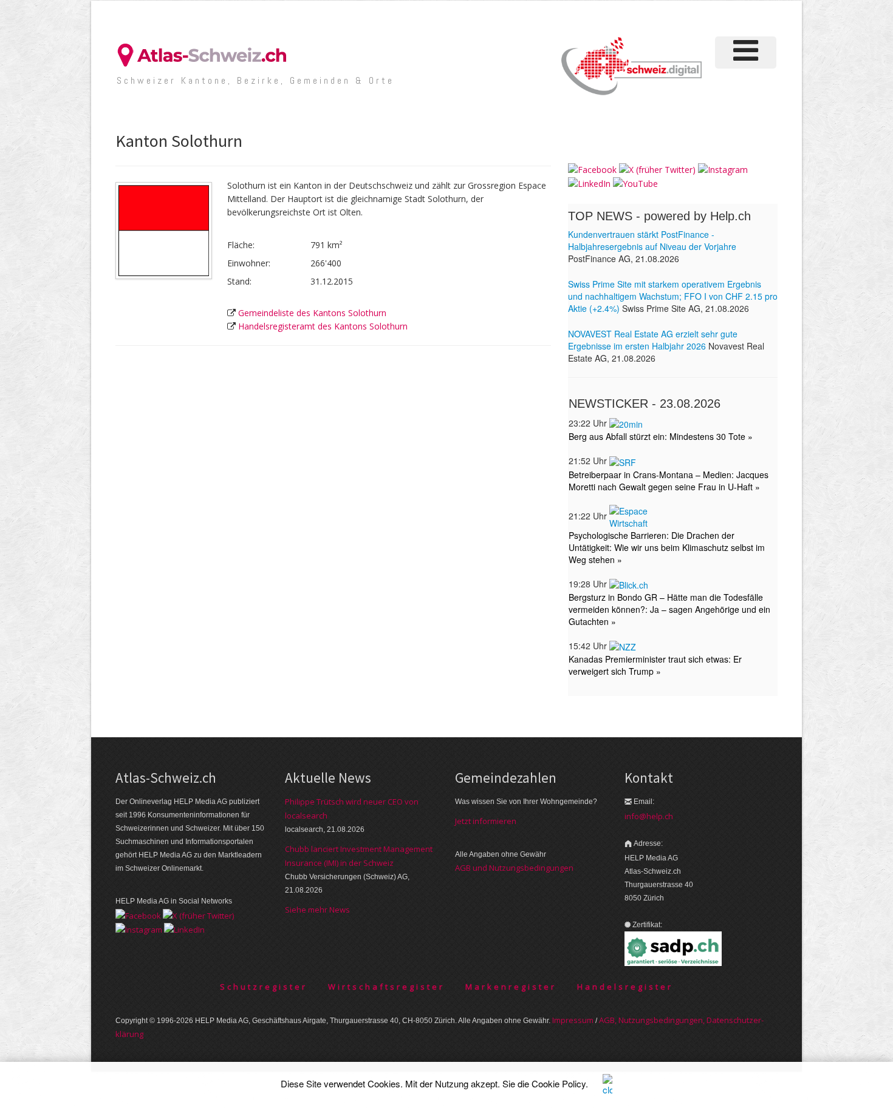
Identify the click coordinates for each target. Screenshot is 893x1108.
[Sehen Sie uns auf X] (657, 169)
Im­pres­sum (573, 1020)
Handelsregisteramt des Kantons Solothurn (323, 326)
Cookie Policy (559, 1083)
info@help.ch (648, 816)
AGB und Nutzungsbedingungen (514, 867)
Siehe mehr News (317, 909)
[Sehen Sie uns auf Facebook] (592, 169)
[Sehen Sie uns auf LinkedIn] (589, 183)
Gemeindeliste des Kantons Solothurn (312, 313)
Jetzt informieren (485, 821)
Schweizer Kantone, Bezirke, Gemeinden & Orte (255, 80)
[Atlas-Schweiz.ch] (206, 54)
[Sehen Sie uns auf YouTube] (635, 183)
